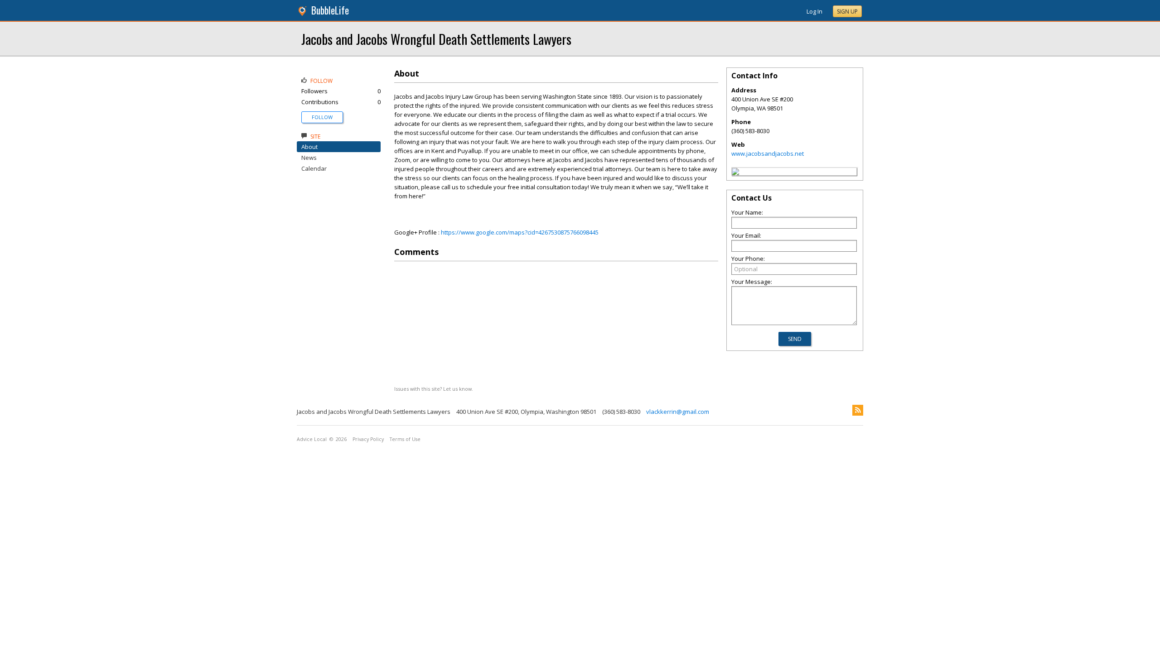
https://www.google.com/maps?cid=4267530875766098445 (520, 232)
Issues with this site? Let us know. (433, 388)
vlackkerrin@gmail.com (677, 412)
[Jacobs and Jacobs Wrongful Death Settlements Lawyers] (735, 173)
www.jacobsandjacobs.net (767, 153)
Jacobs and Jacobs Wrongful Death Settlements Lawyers (436, 38)
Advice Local (312, 439)
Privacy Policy (368, 439)
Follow (322, 117)
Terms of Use (405, 439)
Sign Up (847, 11)
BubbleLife (330, 10)
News (309, 157)
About (309, 147)
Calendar (314, 168)
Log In (814, 11)
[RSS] (857, 410)
